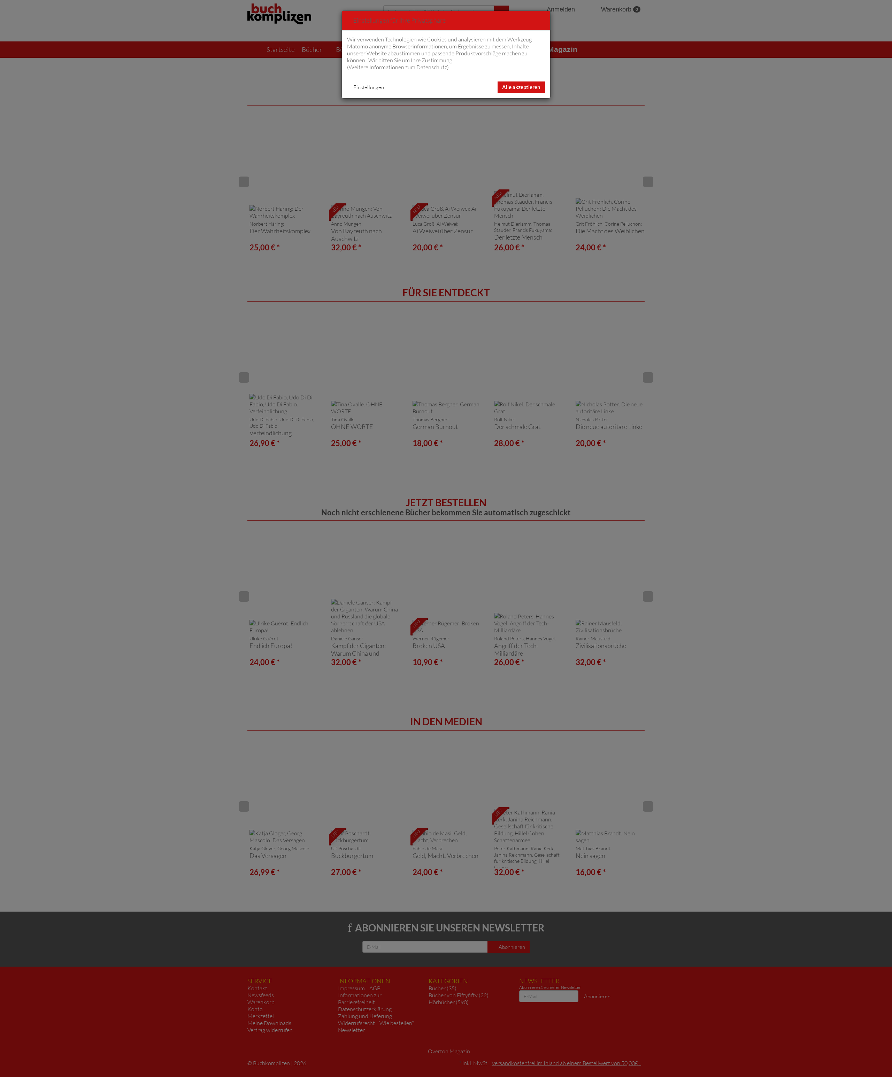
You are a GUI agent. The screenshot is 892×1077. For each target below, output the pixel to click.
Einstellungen (368, 87)
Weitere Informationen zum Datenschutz (398, 67)
